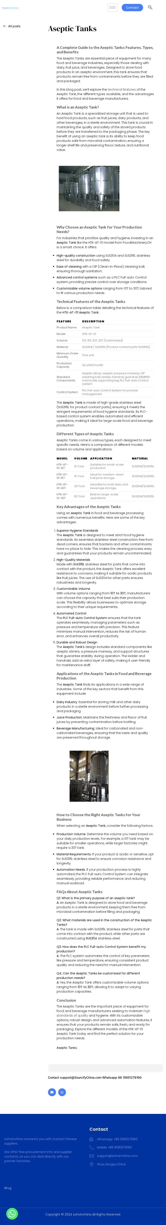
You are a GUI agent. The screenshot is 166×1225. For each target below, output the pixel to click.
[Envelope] (52, 1092)
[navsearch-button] (150, 7)
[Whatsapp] (62, 1092)
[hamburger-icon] (112, 7)
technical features (121, 89)
